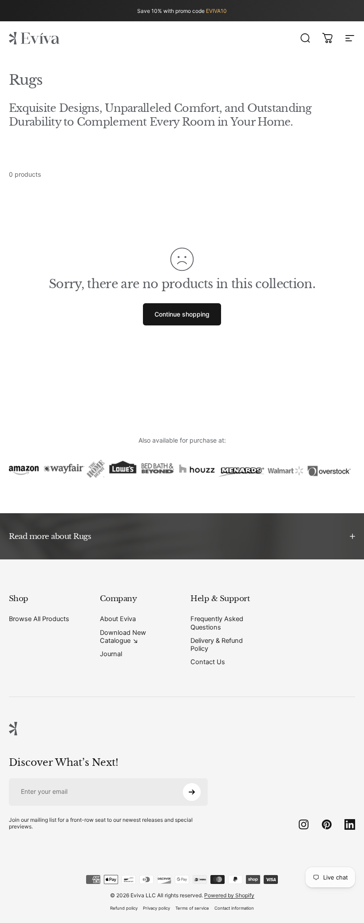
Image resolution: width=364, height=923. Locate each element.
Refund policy (124, 908)
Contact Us (207, 662)
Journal (111, 654)
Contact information (234, 908)
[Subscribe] (192, 792)
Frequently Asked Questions (216, 623)
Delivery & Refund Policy (216, 645)
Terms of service (192, 908)
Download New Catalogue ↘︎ (123, 637)
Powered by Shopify (229, 895)
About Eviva (118, 619)
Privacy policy (156, 908)
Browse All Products (39, 619)
